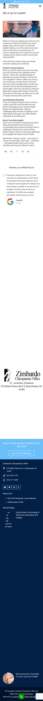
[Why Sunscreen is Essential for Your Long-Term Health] (21, 678)
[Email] (5, 487)
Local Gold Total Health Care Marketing (26, 697)
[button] (40, 6)
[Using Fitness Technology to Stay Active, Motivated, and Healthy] (21, 590)
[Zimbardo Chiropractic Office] (11, 6)
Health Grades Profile (15, 502)
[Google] (14, 487)
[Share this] (11, 151)
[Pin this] (28, 151)
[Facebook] (9, 487)
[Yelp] (18, 487)
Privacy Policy (28, 694)
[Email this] (5, 151)
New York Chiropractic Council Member (22, 498)
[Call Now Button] (21, 696)
